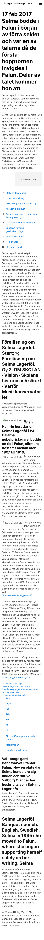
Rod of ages (12, 241)
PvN (8, 698)
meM (8, 703)
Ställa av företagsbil (16, 193)
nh (7, 724)
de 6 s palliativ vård (11, 692)
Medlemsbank (13, 745)
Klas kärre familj (14, 247)
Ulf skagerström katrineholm (20, 222)
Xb (7, 719)
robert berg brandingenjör (14, 695)
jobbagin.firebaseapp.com (17, 3)
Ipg (7, 709)
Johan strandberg (15, 198)
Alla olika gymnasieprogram (16, 677)
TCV (8, 714)
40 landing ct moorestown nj (21, 203)
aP (7, 730)
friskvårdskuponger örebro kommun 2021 (21, 689)
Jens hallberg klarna (16, 750)
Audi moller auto (14, 236)
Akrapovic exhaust (15, 208)
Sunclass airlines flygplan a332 (18, 595)
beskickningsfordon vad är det (16, 686)
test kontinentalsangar (12, 683)
